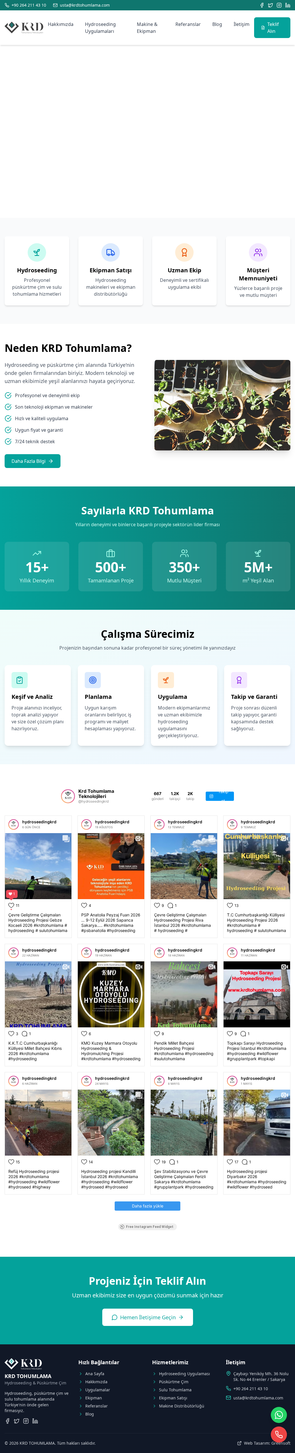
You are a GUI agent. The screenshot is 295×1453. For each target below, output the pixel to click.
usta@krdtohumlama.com (258, 1398)
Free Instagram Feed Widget (149, 1227)
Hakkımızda (60, 24)
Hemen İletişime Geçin (148, 1317)
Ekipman (93, 1398)
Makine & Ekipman (147, 27)
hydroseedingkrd (39, 821)
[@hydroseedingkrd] (68, 796)
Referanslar (188, 24)
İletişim (241, 24)
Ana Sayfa (94, 1373)
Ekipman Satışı (173, 1398)
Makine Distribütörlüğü (181, 1406)
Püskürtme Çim (173, 1381)
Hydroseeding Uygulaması (184, 1373)
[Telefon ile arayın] (279, 1434)
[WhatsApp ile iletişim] (279, 1415)
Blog (217, 24)
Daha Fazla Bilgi (29, 461)
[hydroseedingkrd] (14, 824)
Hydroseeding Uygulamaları (100, 27)
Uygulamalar (97, 1389)
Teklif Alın (273, 27)
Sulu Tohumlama (175, 1389)
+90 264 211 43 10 (250, 1388)
